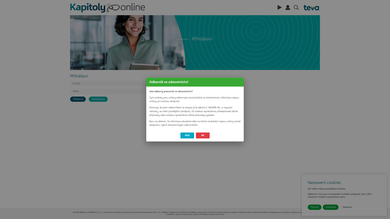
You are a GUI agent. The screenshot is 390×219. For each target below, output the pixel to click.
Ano (187, 135)
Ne (202, 135)
